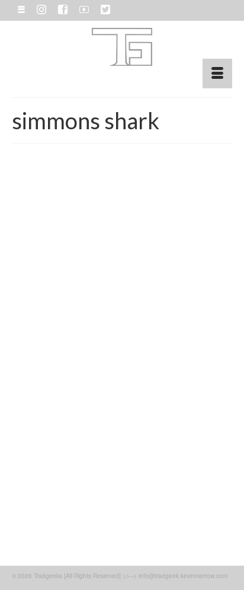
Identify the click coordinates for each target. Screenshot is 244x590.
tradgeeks (138, 516)
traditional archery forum (57, 529)
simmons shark (101, 516)
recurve (67, 516)
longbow (41, 516)
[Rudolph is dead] (122, 283)
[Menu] (217, 73)
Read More (190, 485)
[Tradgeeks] (122, 47)
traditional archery (179, 516)
